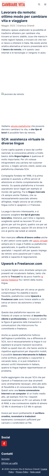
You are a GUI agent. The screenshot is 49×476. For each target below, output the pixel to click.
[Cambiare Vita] (13, 4)
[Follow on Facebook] (4, 443)
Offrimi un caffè (9, 463)
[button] (39, 4)
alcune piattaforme (20, 126)
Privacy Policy (22, 472)
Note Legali (35, 472)
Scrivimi (5, 459)
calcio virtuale (40, 240)
